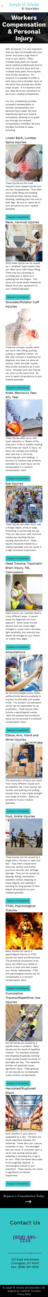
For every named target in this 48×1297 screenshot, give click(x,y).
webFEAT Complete (31, 1291)
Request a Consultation (18, 217)
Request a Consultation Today (24, 1196)
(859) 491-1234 (25, 1238)
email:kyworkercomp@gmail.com (25, 1253)
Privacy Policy (24, 1294)
